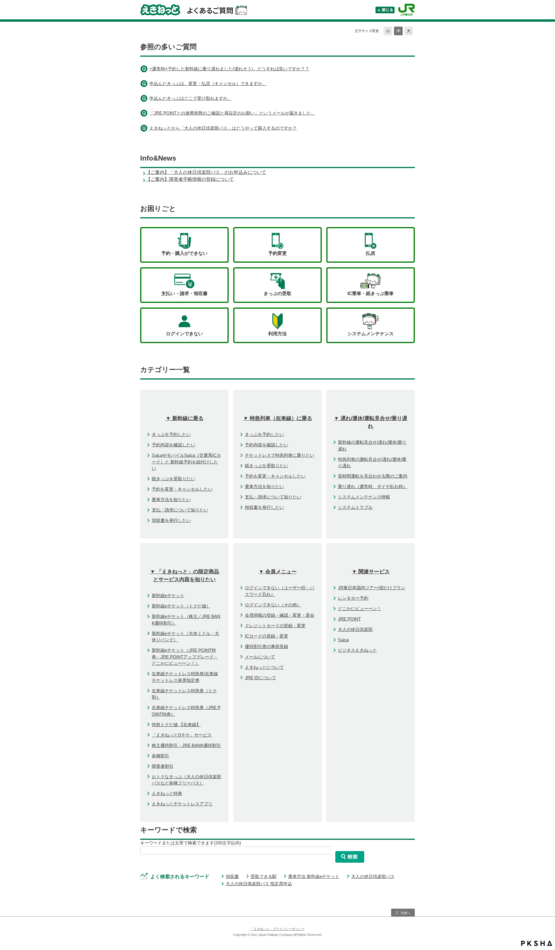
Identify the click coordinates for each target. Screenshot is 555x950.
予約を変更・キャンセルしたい (182, 489)
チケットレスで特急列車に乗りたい (279, 455)
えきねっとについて (264, 667)
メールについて (260, 656)
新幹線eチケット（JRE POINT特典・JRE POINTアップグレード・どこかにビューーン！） (185, 657)
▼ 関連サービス (371, 572)
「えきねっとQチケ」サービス (182, 734)
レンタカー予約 (353, 598)
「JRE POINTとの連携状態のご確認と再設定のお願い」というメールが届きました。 (232, 113)
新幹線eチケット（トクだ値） (181, 605)
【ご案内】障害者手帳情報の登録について (190, 179)
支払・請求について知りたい (180, 509)
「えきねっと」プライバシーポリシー (278, 929)
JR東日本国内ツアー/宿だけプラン (371, 587)
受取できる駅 (264, 876)
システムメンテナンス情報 (364, 496)
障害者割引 (162, 766)
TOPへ (405, 913)
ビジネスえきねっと (357, 650)
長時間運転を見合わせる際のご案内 (372, 476)
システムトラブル (355, 507)
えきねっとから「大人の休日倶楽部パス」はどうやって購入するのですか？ (223, 128)
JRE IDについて (260, 677)
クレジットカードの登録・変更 (275, 625)
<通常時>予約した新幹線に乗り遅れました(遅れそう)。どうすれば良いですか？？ (229, 68)
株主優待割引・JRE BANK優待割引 (186, 745)
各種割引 (160, 755)
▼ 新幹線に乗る (185, 418)
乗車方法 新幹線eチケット (313, 876)
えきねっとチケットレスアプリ (182, 803)
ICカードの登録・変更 (266, 636)
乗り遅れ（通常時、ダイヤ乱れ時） (372, 486)
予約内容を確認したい (173, 444)
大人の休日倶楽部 (355, 629)
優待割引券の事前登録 (266, 646)
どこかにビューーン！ (359, 608)
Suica (343, 639)
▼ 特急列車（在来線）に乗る (277, 418)
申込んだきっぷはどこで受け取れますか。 (190, 98)
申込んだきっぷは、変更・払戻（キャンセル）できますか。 (208, 83)
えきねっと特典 (167, 793)
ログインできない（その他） (273, 604)
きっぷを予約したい (171, 434)
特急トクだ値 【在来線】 (176, 724)
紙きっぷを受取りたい (173, 478)
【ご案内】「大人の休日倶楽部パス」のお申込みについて (206, 172)
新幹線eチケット (168, 595)
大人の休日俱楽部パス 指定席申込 (259, 883)
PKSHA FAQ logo (536, 943)
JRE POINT (349, 618)
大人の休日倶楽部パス (373, 876)
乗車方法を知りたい (171, 499)
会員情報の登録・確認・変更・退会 (279, 615)
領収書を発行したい (171, 520)
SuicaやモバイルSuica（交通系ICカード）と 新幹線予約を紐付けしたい (186, 462)
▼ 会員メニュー (278, 572)
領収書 (232, 876)
